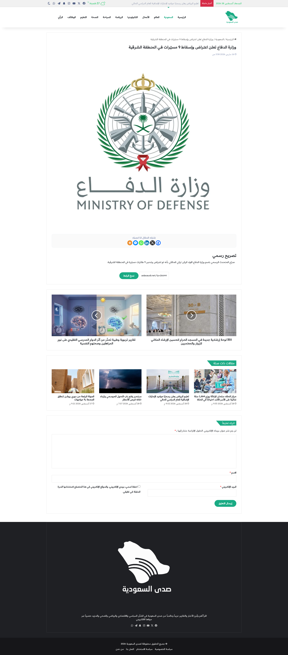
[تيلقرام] (136, 626)
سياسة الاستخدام (144, 649)
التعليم (83, 17)
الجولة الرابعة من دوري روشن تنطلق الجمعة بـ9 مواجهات (76, 398)
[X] (152, 242)
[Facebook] (158, 242)
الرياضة (119, 17)
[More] (129, 242)
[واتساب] (132, 626)
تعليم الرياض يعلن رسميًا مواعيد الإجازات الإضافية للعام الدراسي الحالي (168, 398)
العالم (156, 17)
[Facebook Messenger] (135, 242)
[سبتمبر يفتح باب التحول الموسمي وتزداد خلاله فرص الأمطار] (120, 381)
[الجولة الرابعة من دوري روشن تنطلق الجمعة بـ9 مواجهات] (73, 381)
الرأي (60, 17)
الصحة (94, 17)
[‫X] (152, 626)
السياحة (107, 17)
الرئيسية (182, 17)
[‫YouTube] (148, 626)
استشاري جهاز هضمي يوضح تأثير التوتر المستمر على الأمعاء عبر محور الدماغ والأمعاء (158, 3)
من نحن (120, 649)
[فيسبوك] (156, 626)
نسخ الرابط (129, 275)
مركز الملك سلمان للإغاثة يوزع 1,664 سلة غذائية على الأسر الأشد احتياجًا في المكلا (215, 398)
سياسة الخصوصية (163, 649)
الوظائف (72, 17)
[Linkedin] (146, 242)
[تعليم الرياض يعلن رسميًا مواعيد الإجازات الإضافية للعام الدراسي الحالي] (167, 381)
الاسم (233, 472)
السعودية (168, 17)
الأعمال (145, 17)
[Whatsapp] (141, 242)
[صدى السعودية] (232, 17)
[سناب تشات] (140, 626)
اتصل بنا (130, 649)
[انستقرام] (144, 626)
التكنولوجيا (133, 17)
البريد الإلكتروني (228, 486)
